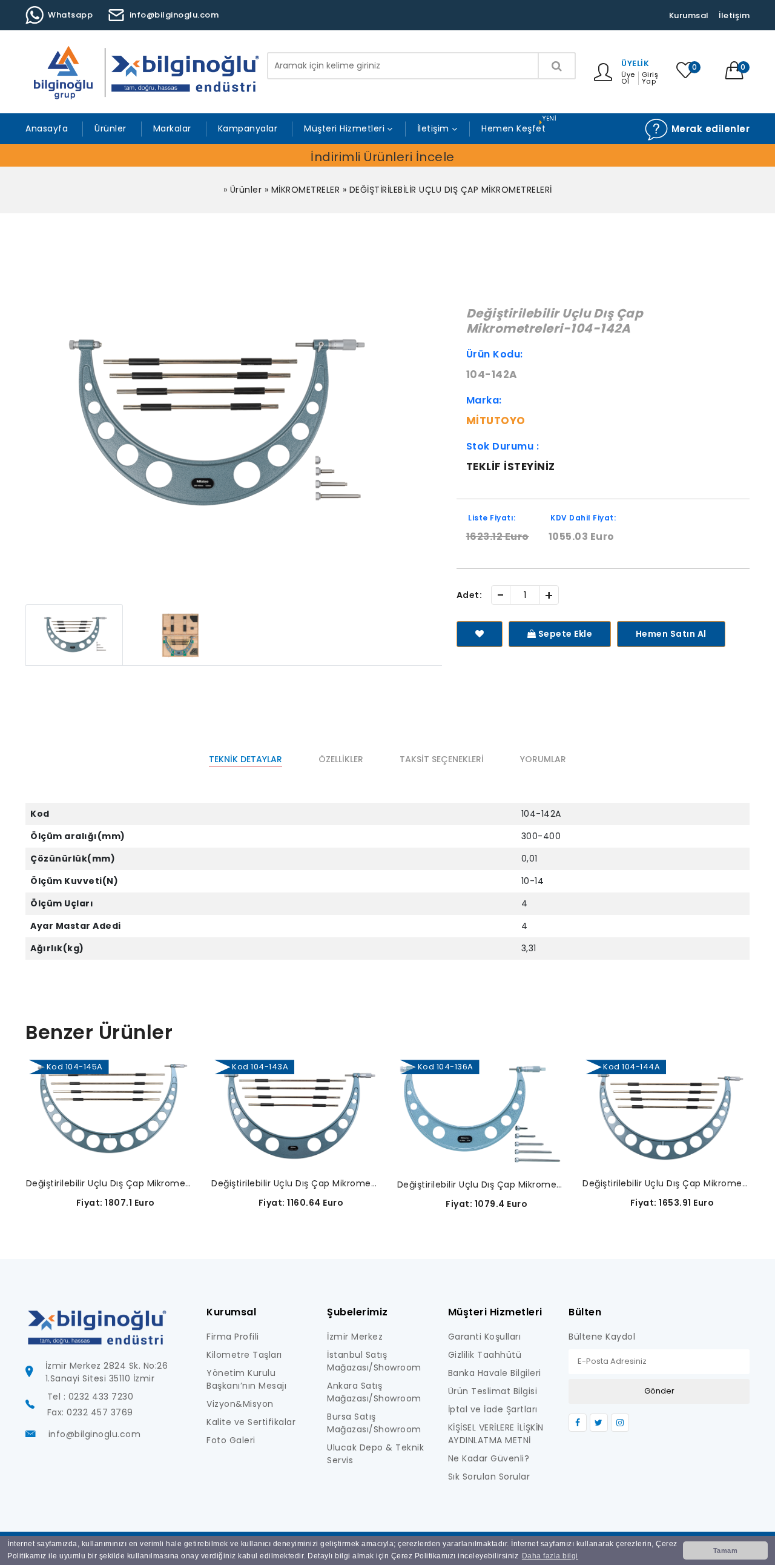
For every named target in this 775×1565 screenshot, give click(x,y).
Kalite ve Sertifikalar (250, 1422)
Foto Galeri (231, 1440)
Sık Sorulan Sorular (489, 1476)
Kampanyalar (248, 128)
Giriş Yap (650, 78)
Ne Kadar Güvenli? (489, 1458)
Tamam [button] (725, 1550)
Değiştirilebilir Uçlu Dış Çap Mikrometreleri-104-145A (110, 1183)
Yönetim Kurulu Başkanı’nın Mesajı (246, 1379)
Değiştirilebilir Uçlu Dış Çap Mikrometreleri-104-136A (481, 1184)
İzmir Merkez (355, 1337)
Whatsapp (70, 15)
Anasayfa (46, 128)
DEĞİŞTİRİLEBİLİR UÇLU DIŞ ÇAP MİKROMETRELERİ (450, 190)
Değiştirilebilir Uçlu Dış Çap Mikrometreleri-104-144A (666, 1183)
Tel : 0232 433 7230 (90, 1397)
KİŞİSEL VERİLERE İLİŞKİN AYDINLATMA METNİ (496, 1433)
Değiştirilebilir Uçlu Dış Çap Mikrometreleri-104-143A (295, 1183)
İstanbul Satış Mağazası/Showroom (374, 1361)
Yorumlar (543, 759)
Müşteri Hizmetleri (344, 128)
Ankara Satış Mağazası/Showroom (374, 1392)
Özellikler (340, 759)
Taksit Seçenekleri (442, 759)
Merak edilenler (709, 128)
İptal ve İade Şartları (493, 1409)
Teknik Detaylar (245, 759)
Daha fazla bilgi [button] (550, 1556)
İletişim (734, 15)
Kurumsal (689, 15)
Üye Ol (628, 78)
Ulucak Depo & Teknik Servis (375, 1453)
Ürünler (110, 128)
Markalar (172, 128)
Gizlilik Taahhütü (485, 1355)
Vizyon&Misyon (240, 1404)
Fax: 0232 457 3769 (90, 1412)
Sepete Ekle (564, 634)
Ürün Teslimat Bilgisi (493, 1391)
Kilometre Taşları (244, 1355)
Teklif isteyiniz (510, 466)
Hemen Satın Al (671, 634)
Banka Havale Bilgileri (494, 1373)
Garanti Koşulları (484, 1337)
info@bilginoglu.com (174, 15)
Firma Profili (232, 1337)
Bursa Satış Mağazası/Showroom (374, 1422)
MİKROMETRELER (305, 190)
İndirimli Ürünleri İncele (383, 156)
